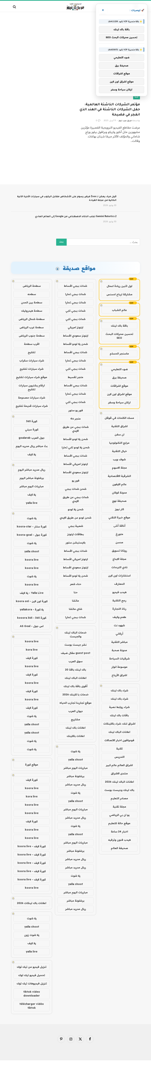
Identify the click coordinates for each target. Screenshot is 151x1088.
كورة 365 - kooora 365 (31, 617)
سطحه (31, 294)
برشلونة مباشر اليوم (32, 478)
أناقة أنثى (119, 525)
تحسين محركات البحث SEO (119, 335)
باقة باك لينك (119, 325)
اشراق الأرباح (119, 675)
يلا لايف (31, 454)
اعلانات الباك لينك (119, 732)
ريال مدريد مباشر (75, 784)
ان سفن (119, 434)
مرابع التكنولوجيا (119, 442)
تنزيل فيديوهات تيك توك (32, 983)
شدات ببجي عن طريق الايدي (76, 428)
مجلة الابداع (119, 559)
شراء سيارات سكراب (31, 360)
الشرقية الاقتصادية (119, 476)
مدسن (119, 542)
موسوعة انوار (119, 666)
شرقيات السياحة (119, 658)
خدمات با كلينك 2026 (75, 694)
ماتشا (75, 600)
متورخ (119, 534)
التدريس (119, 756)
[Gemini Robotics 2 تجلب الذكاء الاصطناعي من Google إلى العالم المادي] (130, 221)
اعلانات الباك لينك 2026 (119, 781)
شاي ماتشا (75, 609)
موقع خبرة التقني (119, 517)
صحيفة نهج (119, 501)
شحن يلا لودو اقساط (75, 344)
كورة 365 (31, 421)
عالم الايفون (119, 484)
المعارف (119, 583)
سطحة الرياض (32, 285)
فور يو (75, 480)
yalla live (31, 503)
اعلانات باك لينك (75, 727)
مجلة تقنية (119, 806)
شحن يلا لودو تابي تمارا (75, 447)
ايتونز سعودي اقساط (75, 335)
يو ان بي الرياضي (119, 815)
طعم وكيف (119, 617)
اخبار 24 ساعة (119, 831)
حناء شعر (75, 584)
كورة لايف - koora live (31, 846)
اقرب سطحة (31, 344)
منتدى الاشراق (119, 773)
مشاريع (75, 719)
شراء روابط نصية (119, 707)
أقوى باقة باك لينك (75, 686)
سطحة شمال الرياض (32, 319)
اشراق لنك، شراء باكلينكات (119, 723)
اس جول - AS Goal (31, 626)
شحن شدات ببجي (75, 489)
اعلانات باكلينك (76, 736)
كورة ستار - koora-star (31, 526)
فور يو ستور (75, 410)
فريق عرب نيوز (125, 121)
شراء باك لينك (119, 690)
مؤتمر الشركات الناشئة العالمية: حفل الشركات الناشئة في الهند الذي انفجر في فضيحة (110, 110)
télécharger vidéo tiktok (32, 1005)
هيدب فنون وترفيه (119, 839)
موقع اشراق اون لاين (119, 394)
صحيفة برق (119, 377)
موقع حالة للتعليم (119, 823)
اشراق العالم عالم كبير (119, 765)
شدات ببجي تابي (75, 310)
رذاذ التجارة (119, 608)
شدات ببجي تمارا (75, 294)
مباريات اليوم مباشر (76, 768)
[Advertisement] (75, 26)
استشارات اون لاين (119, 575)
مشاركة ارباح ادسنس (119, 294)
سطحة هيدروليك (31, 310)
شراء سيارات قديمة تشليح (32, 406)
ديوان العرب (75, 711)
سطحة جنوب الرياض (32, 335)
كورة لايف (32, 658)
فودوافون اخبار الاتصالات (119, 740)
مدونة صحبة (119, 650)
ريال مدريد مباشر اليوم (31, 469)
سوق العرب (75, 661)
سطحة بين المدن (31, 302)
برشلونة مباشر (75, 776)
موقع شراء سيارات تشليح (31, 377)
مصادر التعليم (119, 798)
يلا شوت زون (31, 935)
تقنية (136, 97)
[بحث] (15, 7)
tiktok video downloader (31, 993)
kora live (32, 649)
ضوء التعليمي (119, 369)
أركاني (119, 633)
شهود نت (119, 625)
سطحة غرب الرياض (32, 327)
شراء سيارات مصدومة (31, 397)
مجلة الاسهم (119, 467)
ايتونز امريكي (75, 327)
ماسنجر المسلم (119, 353)
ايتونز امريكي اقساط (75, 464)
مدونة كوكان (119, 492)
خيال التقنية (119, 451)
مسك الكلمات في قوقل (119, 418)
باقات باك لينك (119, 715)
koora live (31, 559)
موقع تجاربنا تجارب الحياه (75, 702)
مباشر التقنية (119, 642)
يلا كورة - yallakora (32, 609)
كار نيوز (119, 509)
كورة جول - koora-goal (32, 534)
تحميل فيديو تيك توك (31, 975)
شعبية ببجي (75, 526)
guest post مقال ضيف (75, 653)
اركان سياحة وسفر (119, 402)
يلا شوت (75, 751)
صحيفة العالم (119, 848)
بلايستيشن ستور (75, 542)
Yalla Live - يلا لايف (31, 593)
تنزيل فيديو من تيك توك (31, 967)
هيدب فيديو (119, 592)
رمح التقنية (119, 600)
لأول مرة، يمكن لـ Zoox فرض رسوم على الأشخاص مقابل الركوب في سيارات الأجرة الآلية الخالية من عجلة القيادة (66, 198)
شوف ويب (119, 459)
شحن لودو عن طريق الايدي (75, 517)
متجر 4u (75, 418)
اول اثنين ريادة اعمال (119, 286)
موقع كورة (31, 764)
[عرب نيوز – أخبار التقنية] (75, 7)
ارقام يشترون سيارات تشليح (32, 387)
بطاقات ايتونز (75, 534)
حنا (76, 592)
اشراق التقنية (119, 426)
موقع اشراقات (119, 385)
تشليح (31, 352)
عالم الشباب (119, 310)
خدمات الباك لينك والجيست (75, 634)
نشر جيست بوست (75, 644)
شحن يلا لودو (75, 509)
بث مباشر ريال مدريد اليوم (32, 446)
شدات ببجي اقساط (75, 285)
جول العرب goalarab (32, 437)
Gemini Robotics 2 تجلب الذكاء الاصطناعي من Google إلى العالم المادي (75, 216)
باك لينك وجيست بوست (119, 790)
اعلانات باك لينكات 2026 (31, 903)
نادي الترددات (119, 567)
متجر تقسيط (75, 377)
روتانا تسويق (119, 550)
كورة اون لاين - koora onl (32, 601)
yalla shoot (75, 759)
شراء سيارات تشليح (31, 368)
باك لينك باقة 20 (75, 669)
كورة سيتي (31, 429)
